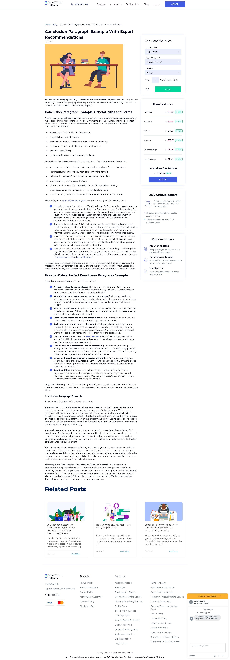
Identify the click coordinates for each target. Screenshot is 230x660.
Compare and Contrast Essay (165, 637)
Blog (146, 4)
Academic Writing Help (126, 629)
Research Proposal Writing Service (167, 597)
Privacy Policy (86, 583)
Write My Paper (122, 615)
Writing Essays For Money (127, 620)
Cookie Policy (86, 592)
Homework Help (159, 618)
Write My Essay (158, 583)
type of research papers (74, 200)
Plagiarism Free (87, 606)
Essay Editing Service (161, 623)
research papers (85, 257)
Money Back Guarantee (91, 597)
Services (101, 4)
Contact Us (115, 4)
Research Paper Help (161, 601)
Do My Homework (123, 625)
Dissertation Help (159, 628)
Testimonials (132, 4)
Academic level (152, 47)
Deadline (150, 68)
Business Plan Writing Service (165, 642)
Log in (156, 4)
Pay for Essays (157, 614)
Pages (147, 80)
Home (47, 25)
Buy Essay (120, 587)
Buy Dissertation (123, 639)
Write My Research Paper (163, 587)
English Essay (121, 643)
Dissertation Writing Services (129, 601)
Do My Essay (121, 606)
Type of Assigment (153, 58)
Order (175, 4)
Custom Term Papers (161, 632)
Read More (76, 554)
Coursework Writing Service (128, 597)
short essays (92, 336)
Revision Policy (87, 601)
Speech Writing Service (162, 592)
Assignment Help (123, 583)
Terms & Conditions (89, 587)
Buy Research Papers (125, 592)
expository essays (64, 257)
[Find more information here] (207, 626)
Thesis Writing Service (125, 611)
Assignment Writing (124, 634)
